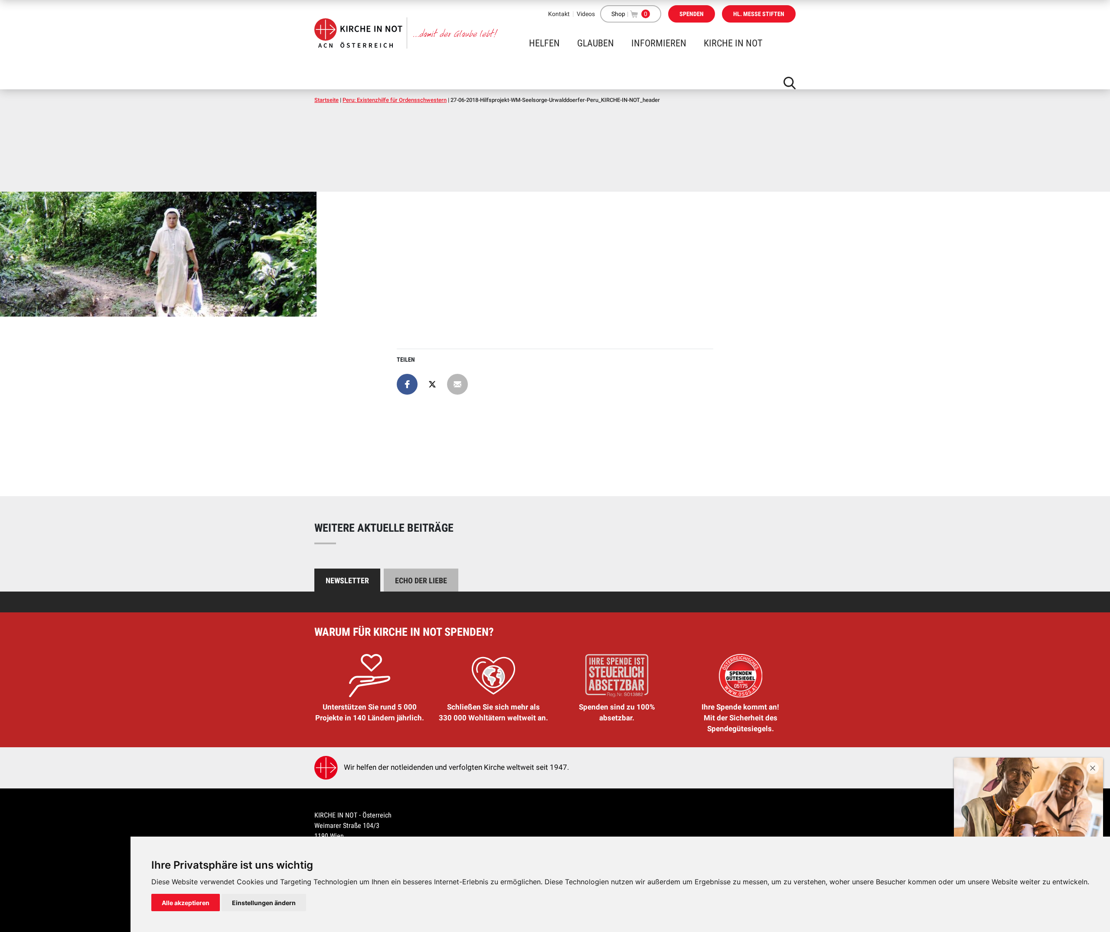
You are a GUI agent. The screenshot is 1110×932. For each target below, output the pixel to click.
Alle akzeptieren (185, 902)
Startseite (326, 100)
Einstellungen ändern (264, 902)
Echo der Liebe (421, 580)
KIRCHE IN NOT (733, 43)
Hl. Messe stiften (758, 13)
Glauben (595, 43)
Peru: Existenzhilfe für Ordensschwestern (395, 100)
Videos (586, 13)
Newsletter (347, 580)
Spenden (691, 13)
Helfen (544, 43)
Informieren (658, 43)
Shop (618, 13)
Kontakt (559, 13)
